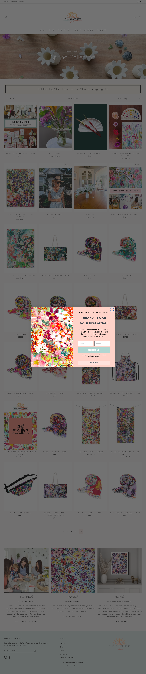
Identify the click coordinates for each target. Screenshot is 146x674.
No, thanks (94, 362)
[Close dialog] (112, 309)
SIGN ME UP (94, 350)
